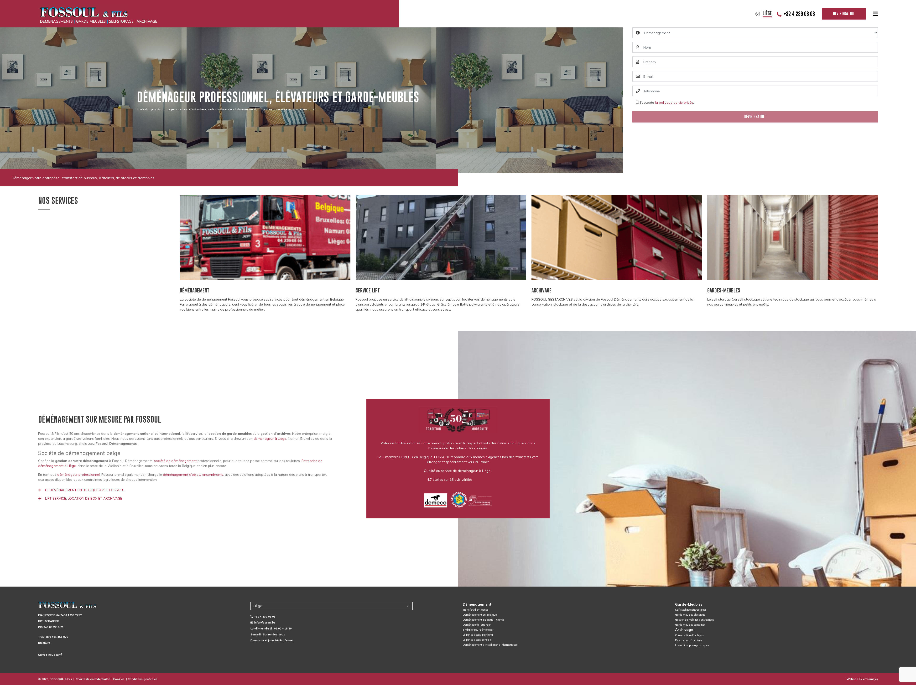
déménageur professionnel (78, 474)
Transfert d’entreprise (475, 609)
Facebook (481, 479)
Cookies (119, 679)
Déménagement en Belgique (480, 614)
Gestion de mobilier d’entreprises (694, 619)
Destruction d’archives (688, 640)
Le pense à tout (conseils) (477, 639)
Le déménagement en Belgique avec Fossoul (85, 490)
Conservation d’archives (689, 635)
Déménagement (477, 604)
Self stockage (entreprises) (690, 609)
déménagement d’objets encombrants (193, 474)
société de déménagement (175, 461)
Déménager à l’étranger (477, 624)
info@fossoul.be (265, 622)
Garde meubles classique (690, 614)
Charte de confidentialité (93, 679)
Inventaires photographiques (692, 645)
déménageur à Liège (270, 438)
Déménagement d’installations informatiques (490, 644)
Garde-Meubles (689, 604)
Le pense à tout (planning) (478, 634)
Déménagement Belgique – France (483, 619)
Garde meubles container (690, 624)
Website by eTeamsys (862, 679)
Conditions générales (142, 679)
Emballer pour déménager (478, 629)
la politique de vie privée (674, 102)
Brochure (44, 642)
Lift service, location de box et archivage (83, 498)
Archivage (684, 629)
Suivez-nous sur (49, 654)
